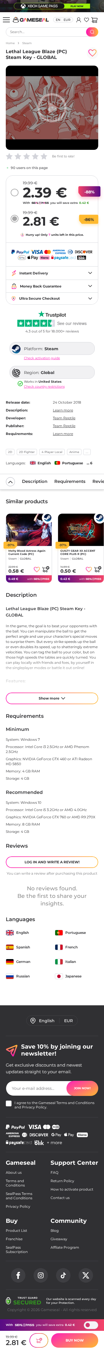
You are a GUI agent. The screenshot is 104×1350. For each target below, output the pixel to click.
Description (34, 481)
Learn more (63, 410)
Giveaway (59, 1239)
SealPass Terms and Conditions (19, 1195)
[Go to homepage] (31, 20)
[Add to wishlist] (92, 53)
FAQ (54, 1172)
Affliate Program (65, 1247)
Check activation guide (42, 358)
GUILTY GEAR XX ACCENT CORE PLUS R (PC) (77, 552)
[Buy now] (38, 1340)
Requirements (70, 481)
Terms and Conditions (75, 1103)
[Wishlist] (86, 19)
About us (14, 1172)
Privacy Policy (34, 1107)
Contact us (60, 1198)
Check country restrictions (44, 387)
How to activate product (72, 1189)
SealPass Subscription (17, 1249)
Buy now (75, 1340)
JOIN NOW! (82, 1088)
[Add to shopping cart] (45, 569)
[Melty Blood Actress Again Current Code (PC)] (29, 530)
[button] (94, 19)
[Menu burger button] (6, 19)
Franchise (14, 1239)
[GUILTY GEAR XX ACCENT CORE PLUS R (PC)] (81, 530)
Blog (55, 1230)
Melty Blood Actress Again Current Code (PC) (26, 552)
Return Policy (62, 1181)
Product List (16, 1230)
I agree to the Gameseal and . (54, 1105)
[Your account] (79, 19)
